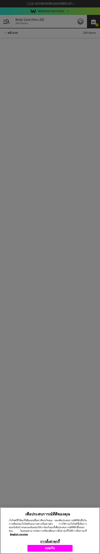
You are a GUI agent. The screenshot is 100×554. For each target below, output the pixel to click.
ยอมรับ (50, 548)
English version (19, 534)
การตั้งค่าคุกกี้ (50, 542)
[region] (50, 530)
